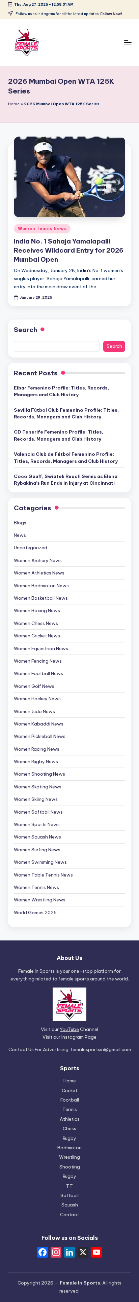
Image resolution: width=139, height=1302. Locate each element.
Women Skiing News (36, 799)
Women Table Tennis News (43, 875)
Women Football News (38, 673)
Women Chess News (36, 623)
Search (25, 330)
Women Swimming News (40, 862)
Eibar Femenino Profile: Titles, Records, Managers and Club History (61, 391)
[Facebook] (42, 1253)
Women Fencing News (38, 661)
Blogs (20, 523)
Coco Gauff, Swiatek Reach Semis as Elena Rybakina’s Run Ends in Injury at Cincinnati (65, 479)
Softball (69, 1195)
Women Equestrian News (41, 648)
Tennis (69, 1109)
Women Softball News (38, 812)
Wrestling (69, 1157)
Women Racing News (36, 749)
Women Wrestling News (39, 900)
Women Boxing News (37, 610)
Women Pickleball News (39, 736)
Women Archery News (38, 560)
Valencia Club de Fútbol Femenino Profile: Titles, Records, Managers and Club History (66, 457)
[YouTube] (96, 1253)
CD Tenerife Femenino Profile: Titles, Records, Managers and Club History (58, 435)
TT (69, 1186)
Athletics (70, 1119)
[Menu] (127, 42)
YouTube (69, 1029)
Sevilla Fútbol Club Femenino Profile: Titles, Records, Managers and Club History (66, 413)
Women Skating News (37, 787)
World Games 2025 (35, 912)
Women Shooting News (39, 774)
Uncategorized (30, 548)
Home (14, 104)
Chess (69, 1128)
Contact (69, 1215)
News (20, 535)
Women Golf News (34, 686)
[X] (83, 1253)
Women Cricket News (37, 636)
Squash (69, 1205)
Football (69, 1100)
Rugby (69, 1138)
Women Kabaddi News (38, 724)
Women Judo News (34, 711)
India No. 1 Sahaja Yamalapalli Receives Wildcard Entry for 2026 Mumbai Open (68, 250)
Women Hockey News (37, 699)
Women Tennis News (42, 228)
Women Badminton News (41, 586)
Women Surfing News (37, 850)
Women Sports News (37, 824)
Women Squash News (37, 837)
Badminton (69, 1148)
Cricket (69, 1090)
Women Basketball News (41, 598)
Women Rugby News (36, 761)
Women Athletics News (39, 573)
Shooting (69, 1167)
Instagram (72, 1037)
